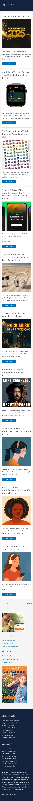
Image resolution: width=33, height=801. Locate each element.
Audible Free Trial (7, 656)
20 (18, 603)
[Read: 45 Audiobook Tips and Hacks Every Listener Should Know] (16, 451)
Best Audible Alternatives (9, 749)
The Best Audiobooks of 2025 (16, 16)
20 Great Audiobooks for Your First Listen (14, 548)
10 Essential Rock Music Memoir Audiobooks (14, 315)
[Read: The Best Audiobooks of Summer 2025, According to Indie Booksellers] (16, 277)
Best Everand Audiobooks (9, 758)
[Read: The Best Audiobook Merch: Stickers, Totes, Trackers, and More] (16, 154)
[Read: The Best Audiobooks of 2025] (16, 34)
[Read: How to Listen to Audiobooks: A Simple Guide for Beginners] (16, 510)
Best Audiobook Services (9, 756)
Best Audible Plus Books (9, 751)
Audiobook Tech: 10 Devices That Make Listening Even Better (15, 75)
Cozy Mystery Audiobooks (10, 723)
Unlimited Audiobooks (8, 766)
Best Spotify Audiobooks (9, 761)
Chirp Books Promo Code (10, 646)
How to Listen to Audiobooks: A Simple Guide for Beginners (16, 490)
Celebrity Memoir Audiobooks (10, 720)
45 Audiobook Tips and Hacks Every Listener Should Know (16, 431)
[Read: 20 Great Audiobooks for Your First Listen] (16, 566)
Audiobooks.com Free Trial (10, 659)
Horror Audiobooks (7, 730)
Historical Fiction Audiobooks (10, 728)
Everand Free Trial (7, 662)
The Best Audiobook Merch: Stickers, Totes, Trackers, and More (15, 134)
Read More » (9, 63)
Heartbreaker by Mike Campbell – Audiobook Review (13, 372)
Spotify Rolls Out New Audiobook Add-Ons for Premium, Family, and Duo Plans (15, 194)
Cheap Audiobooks (8, 643)
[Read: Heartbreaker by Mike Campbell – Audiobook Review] (16, 392)
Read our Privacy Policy (9, 794)
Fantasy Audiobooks (8, 725)
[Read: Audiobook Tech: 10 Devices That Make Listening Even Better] (16, 95)
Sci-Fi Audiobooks (7, 735)
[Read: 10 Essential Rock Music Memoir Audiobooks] (16, 333)
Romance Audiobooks (8, 733)
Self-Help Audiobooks (8, 737)
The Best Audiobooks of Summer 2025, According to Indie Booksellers (15, 257)
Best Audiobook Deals (9, 640)
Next (29, 603)
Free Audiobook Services (9, 763)
